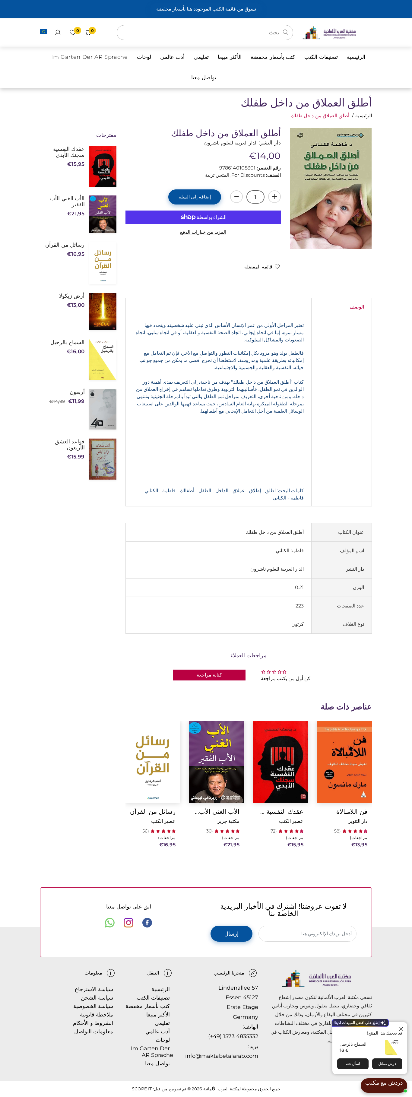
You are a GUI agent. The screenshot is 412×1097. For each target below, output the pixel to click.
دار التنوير (357, 821)
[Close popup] (401, 1027)
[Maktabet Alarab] (337, 32)
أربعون (77, 392)
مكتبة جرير (228, 821)
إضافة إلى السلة (195, 197)
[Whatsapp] (110, 922)
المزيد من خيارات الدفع (203, 232)
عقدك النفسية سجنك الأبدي (280, 811)
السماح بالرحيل (353, 1044)
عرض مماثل (387, 1063)
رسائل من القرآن (153, 811)
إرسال (231, 934)
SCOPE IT (142, 1089)
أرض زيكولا (71, 296)
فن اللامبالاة (351, 811)
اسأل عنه (353, 1063)
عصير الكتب (291, 821)
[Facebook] (147, 922)
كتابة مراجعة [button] (209, 675)
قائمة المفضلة (258, 267)
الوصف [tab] (357, 307)
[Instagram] (128, 922)
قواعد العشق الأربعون (69, 445)
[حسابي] (57, 32)
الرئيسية (363, 116)
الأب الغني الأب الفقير (216, 811)
